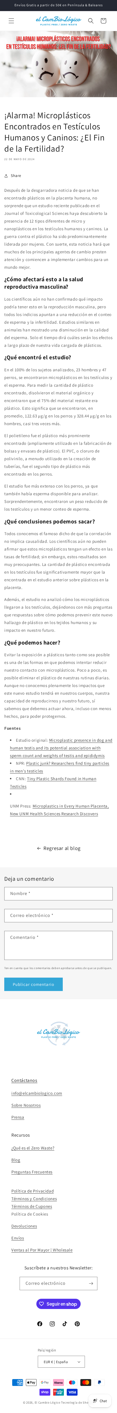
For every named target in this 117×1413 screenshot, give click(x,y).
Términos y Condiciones (34, 1198)
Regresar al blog (62, 848)
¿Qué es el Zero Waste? (32, 1148)
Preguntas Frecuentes (32, 1172)
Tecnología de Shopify (77, 1402)
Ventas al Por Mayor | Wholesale (42, 1250)
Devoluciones (24, 1226)
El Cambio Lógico (47, 1402)
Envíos (17, 1238)
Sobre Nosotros (26, 1105)
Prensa (17, 1117)
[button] (11, 21)
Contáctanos (24, 1080)
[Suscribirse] (91, 1283)
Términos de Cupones (31, 1206)
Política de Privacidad (32, 1191)
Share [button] (16, 175)
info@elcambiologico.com (36, 1093)
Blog (15, 1160)
